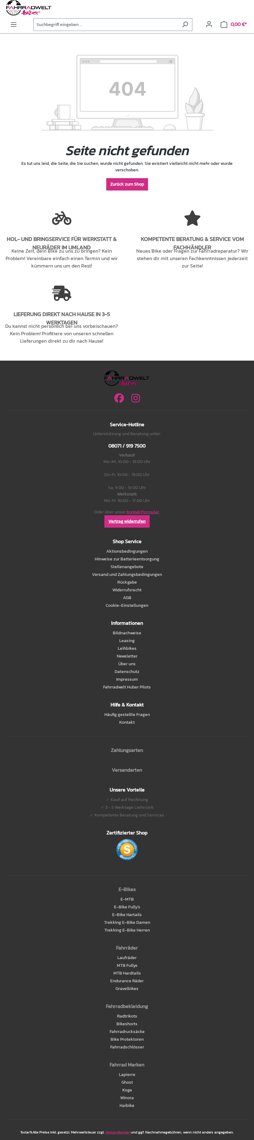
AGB (127, 597)
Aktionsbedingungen (127, 551)
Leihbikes (127, 648)
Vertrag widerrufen (127, 521)
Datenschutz (127, 671)
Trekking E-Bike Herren (127, 930)
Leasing (127, 640)
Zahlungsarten (127, 750)
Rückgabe (127, 582)
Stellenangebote (127, 567)
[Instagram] (135, 398)
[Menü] (13, 24)
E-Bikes (127, 889)
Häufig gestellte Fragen (127, 714)
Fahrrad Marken (127, 1064)
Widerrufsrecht (127, 590)
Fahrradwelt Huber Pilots (127, 687)
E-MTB (127, 899)
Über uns (127, 664)
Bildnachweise (127, 633)
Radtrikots (127, 1016)
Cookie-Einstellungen (127, 605)
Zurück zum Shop (127, 184)
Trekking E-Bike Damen (127, 922)
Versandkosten (117, 1132)
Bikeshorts (127, 1024)
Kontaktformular (143, 512)
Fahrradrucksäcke (127, 1031)
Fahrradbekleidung (127, 1006)
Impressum (127, 679)
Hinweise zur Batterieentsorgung (127, 559)
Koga (127, 1090)
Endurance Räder (127, 981)
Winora (127, 1098)
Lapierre (127, 1074)
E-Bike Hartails (127, 914)
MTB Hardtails (127, 973)
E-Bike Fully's (127, 907)
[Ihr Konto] (209, 24)
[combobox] (105, 24)
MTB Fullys (127, 965)
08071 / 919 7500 (127, 445)
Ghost (127, 1082)
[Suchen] (185, 24)
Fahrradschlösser (127, 1047)
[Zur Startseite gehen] (127, 7)
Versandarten (127, 770)
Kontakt (127, 722)
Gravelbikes (127, 988)
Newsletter (127, 656)
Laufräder (127, 957)
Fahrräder (127, 947)
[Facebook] (119, 398)
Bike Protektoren (127, 1039)
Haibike (127, 1105)
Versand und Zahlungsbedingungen (127, 574)
